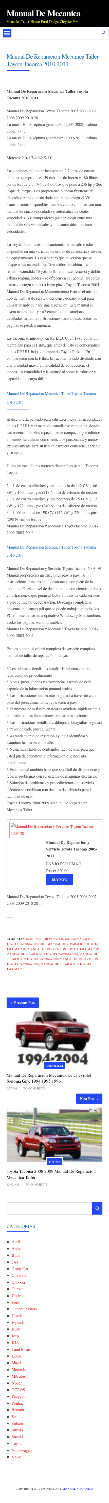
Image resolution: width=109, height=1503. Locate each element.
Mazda (17, 1362)
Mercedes (19, 1369)
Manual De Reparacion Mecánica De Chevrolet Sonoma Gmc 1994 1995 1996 (49, 1078)
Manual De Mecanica (44, 13)
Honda (17, 1315)
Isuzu (16, 1329)
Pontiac (18, 1403)
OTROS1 (19, 1389)
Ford (15, 1302)
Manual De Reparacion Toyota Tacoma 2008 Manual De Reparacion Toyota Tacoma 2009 (52, 959)
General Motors (24, 1308)
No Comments (34, 1088)
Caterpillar (20, 1268)
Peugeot (18, 1396)
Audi (16, 1241)
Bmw (16, 1255)
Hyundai (19, 1322)
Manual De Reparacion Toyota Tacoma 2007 (42, 954)
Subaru (17, 1423)
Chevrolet (54, 1065)
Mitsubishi (20, 1376)
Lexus (16, 1356)
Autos (16, 1248)
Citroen (18, 1288)
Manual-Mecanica (77, 1488)
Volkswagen (22, 1450)
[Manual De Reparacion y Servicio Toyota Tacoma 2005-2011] (54, 833)
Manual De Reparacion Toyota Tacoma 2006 (63, 949)
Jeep (15, 1335)
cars (15, 1262)
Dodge (17, 1295)
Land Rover (21, 1349)
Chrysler (18, 1282)
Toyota (55, 1162)
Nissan (17, 1383)
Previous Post (24, 1002)
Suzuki (17, 1429)
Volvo (16, 1456)
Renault (18, 1409)
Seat (15, 1416)
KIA (15, 1342)
